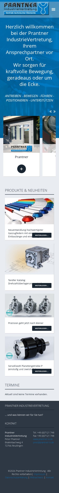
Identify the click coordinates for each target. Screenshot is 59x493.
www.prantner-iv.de (43, 439)
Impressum (39, 474)
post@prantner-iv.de (43, 442)
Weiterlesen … (21, 168)
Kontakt (50, 477)
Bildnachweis (36, 477)
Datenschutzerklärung (16, 477)
